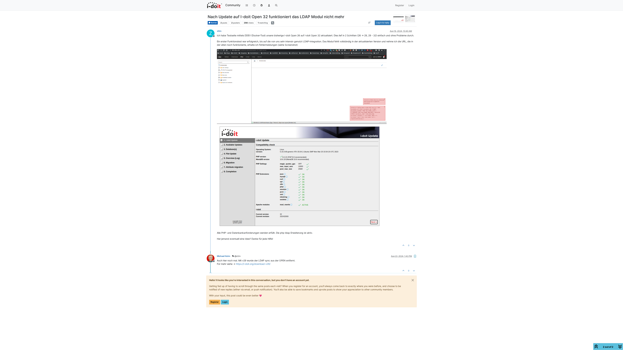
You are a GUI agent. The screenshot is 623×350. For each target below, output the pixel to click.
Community (232, 5)
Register (215, 302)
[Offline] (212, 258)
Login (224, 302)
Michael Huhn (223, 256)
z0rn (219, 31)
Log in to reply (382, 22)
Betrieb (214, 23)
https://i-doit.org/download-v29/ (253, 263)
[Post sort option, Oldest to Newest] (369, 22)
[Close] (412, 280)
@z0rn (237, 256)
